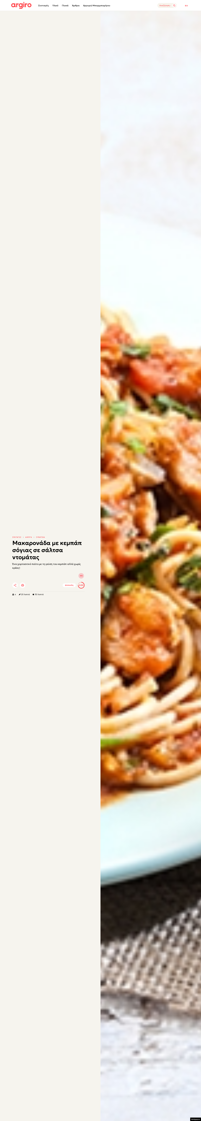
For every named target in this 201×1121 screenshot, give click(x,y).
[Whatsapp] (45, 585)
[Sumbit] (174, 5)
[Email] (53, 585)
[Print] (22, 585)
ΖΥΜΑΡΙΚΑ (40, 537)
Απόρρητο (195, 1119)
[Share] (15, 585)
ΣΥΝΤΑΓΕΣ (16, 537)
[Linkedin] (38, 585)
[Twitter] (30, 585)
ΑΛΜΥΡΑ (28, 537)
